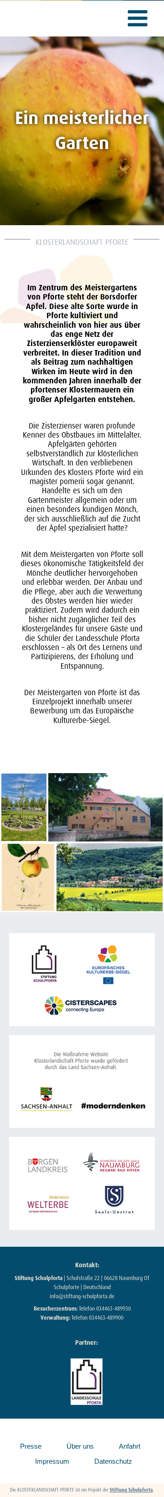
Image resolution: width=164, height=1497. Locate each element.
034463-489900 (106, 1317)
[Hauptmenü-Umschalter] (138, 18)
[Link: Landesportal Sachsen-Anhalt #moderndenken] (82, 1081)
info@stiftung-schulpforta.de (82, 1296)
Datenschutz (113, 1461)
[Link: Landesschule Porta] (86, 1381)
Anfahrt (129, 1446)
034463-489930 (113, 1308)
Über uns (80, 1446)
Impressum (52, 1461)
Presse (30, 1446)
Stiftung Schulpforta (131, 1490)
